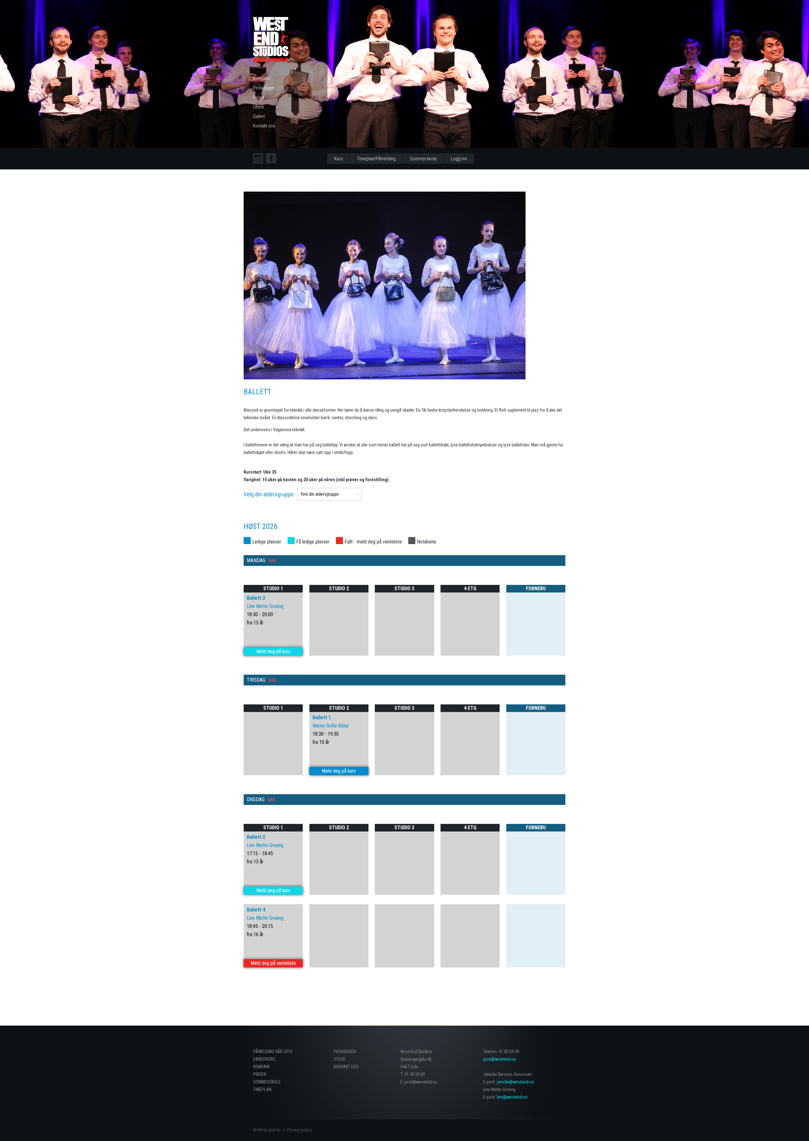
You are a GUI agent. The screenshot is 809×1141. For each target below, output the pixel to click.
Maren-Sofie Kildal (331, 726)
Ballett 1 (322, 718)
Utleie (258, 107)
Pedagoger (264, 88)
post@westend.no (499, 1059)
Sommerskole (423, 159)
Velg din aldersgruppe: (269, 494)
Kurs (338, 159)
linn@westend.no (512, 1097)
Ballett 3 (256, 598)
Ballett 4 (256, 910)
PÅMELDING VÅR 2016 (272, 1051)
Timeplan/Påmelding (376, 159)
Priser (259, 97)
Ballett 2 (256, 837)
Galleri (259, 116)
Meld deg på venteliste (273, 963)
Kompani (261, 78)
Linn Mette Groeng (265, 606)
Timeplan (262, 1089)
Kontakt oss (264, 126)
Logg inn (459, 159)
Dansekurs (264, 1059)
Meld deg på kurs (273, 651)
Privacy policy (299, 1129)
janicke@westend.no (515, 1081)
